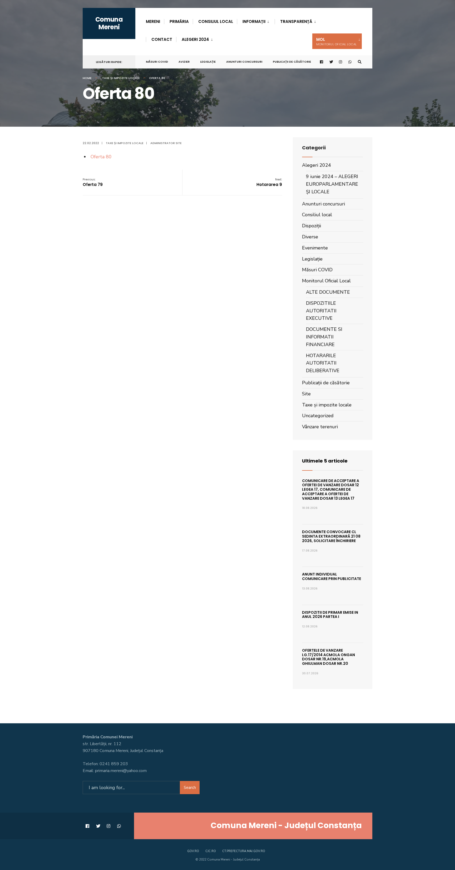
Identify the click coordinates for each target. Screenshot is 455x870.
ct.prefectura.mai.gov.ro (243, 851)
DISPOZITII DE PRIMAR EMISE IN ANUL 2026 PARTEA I (330, 615)
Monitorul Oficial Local (326, 281)
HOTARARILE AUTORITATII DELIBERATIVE (322, 363)
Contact (161, 39)
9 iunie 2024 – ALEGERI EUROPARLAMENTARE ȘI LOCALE (332, 184)
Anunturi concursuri (244, 62)
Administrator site (166, 143)
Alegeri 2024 (195, 39)
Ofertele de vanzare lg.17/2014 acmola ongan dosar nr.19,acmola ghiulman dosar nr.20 (328, 657)
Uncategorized (318, 415)
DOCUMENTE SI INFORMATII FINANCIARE (324, 337)
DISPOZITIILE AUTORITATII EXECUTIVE (321, 311)
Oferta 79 (93, 182)
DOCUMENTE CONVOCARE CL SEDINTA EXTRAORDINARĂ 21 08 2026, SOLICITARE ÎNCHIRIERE (331, 536)
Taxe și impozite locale (121, 78)
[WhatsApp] (350, 62)
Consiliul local (215, 21)
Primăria (179, 21)
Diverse (310, 237)
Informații (254, 21)
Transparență (296, 21)
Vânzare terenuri (320, 427)
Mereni (153, 21)
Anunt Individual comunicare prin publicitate (331, 576)
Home (87, 78)
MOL (336, 41)
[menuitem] (256, 21)
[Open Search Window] (359, 62)
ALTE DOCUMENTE (328, 292)
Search (190, 787)
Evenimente (315, 248)
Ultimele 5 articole (325, 461)
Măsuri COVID (157, 62)
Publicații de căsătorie (292, 62)
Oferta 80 (101, 157)
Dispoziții (311, 226)
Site (306, 394)
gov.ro (193, 851)
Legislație (208, 62)
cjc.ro (210, 851)
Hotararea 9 (269, 182)
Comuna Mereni (109, 23)
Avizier (184, 62)
